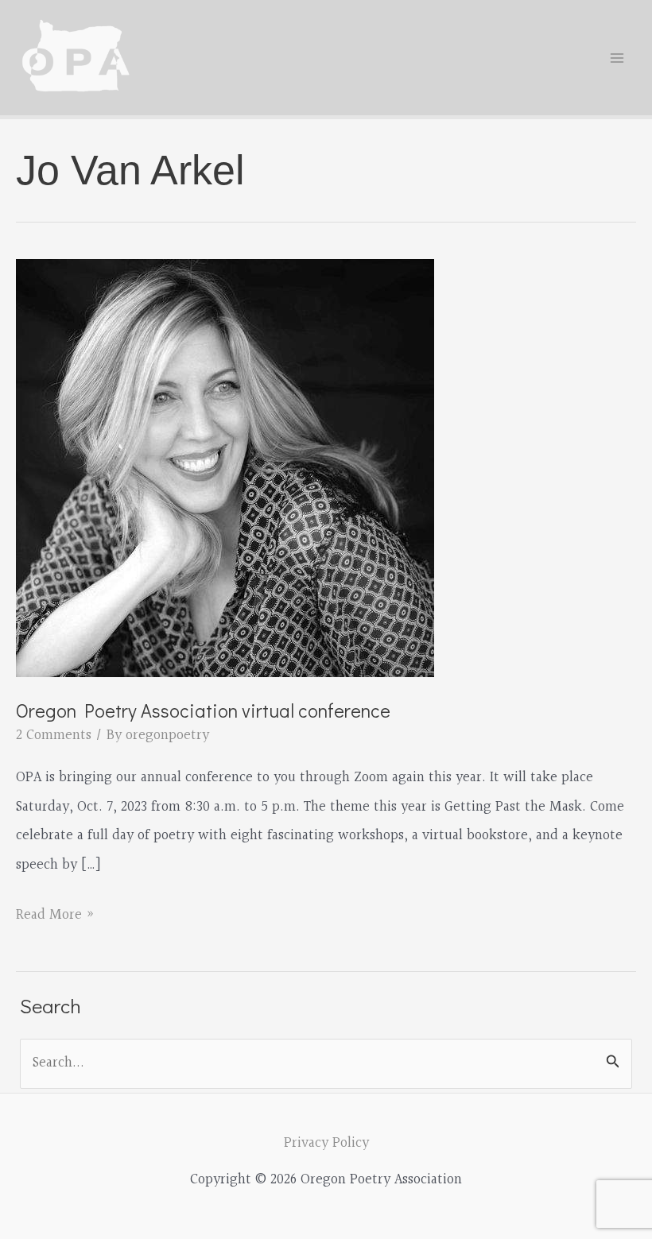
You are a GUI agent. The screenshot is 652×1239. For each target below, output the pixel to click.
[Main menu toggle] (617, 57)
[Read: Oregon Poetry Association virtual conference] (225, 466)
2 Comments (53, 735)
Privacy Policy (326, 1143)
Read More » (55, 916)
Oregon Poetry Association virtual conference (203, 710)
